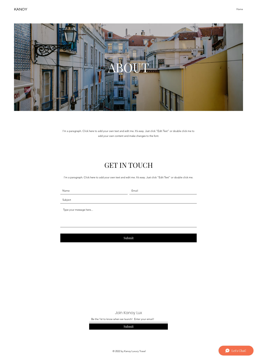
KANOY (20, 9)
